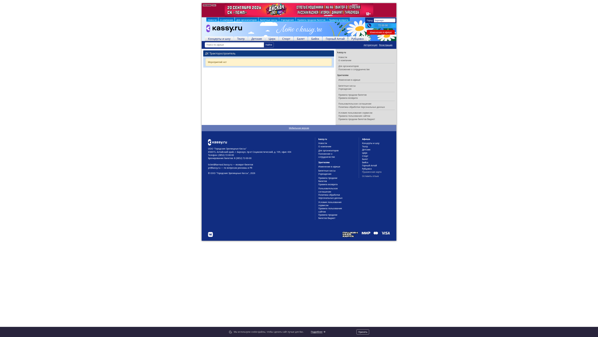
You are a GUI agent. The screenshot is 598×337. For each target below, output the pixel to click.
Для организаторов (246, 19)
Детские (256, 39)
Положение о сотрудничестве (354, 69)
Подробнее (317, 331)
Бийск (315, 39)
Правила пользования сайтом (354, 115)
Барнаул (379, 20)
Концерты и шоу (219, 39)
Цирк (272, 39)
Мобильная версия (299, 128)
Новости (212, 19)
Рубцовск (357, 39)
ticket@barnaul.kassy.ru (220, 164)
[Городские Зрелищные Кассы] (223, 29)
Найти (269, 44)
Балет (301, 39)
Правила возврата (338, 19)
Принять (362, 331)
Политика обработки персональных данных (361, 106)
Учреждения (287, 19)
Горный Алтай (335, 39)
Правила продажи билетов (311, 19)
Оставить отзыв (370, 176)
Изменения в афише (381, 32)
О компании (226, 19)
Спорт (286, 39)
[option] (299, 10)
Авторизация (370, 45)
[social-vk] (210, 234)
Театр (241, 39)
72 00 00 (383, 25)
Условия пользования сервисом (355, 112)
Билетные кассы (268, 19)
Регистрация (385, 45)
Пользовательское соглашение (354, 103)
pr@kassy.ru (214, 167)
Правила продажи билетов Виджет (356, 119)
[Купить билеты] (217, 142)
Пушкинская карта (372, 171)
